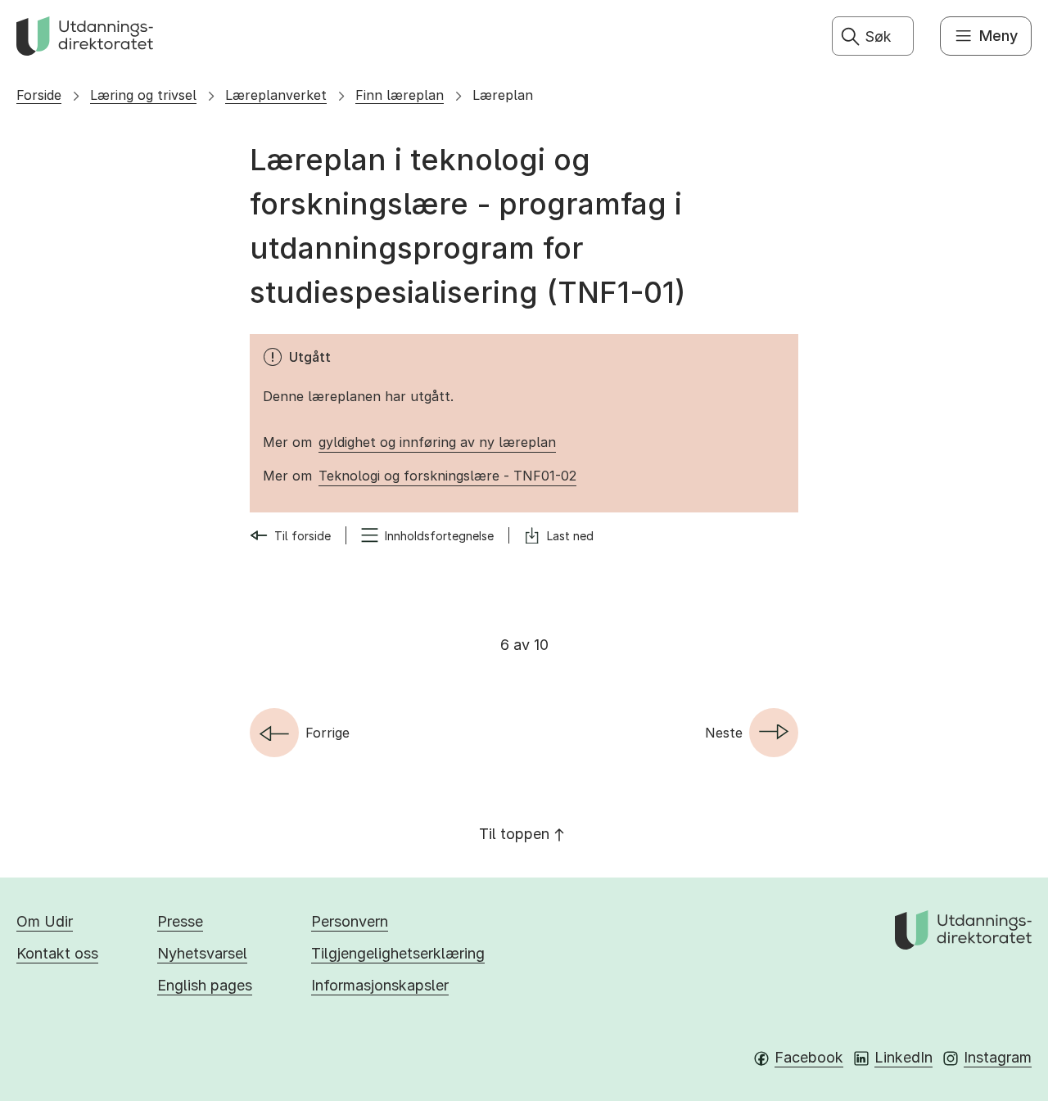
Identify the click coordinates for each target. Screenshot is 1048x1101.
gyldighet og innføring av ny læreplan (437, 442)
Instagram (998, 1057)
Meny (998, 35)
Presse (180, 921)
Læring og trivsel (143, 95)
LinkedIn (903, 1057)
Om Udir (44, 921)
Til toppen (514, 833)
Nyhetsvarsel (202, 953)
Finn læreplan (399, 95)
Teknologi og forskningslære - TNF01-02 (447, 475)
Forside (38, 95)
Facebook (809, 1057)
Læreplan (502, 95)
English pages (204, 985)
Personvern (349, 921)
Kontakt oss (57, 953)
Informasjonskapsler (380, 985)
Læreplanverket (276, 95)
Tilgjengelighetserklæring (398, 953)
